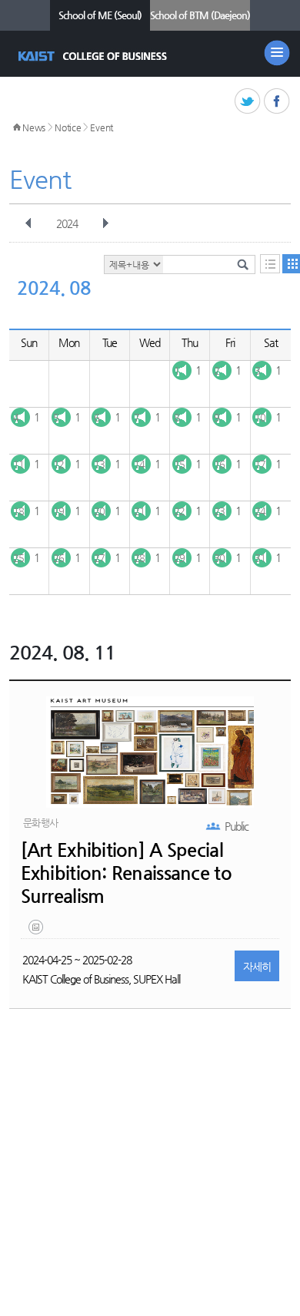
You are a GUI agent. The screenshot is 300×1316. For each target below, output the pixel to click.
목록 (270, 263)
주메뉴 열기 (277, 53)
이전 (28, 223)
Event (101, 127)
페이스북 (277, 101)
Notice (68, 127)
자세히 (257, 967)
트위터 (248, 101)
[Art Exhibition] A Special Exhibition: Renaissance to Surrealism (126, 873)
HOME (17, 127)
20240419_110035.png (37, 930)
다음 (105, 223)
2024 (67, 223)
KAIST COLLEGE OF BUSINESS (94, 56)
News (33, 127)
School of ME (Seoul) (100, 15)
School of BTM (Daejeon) (200, 15)
